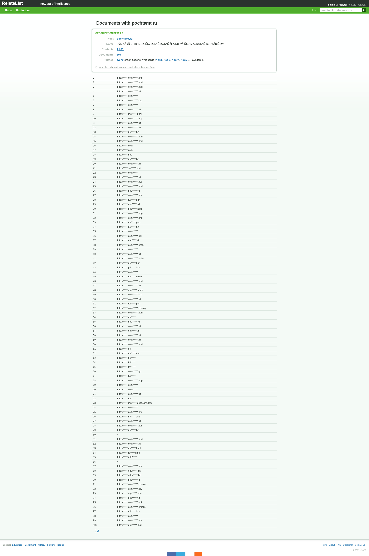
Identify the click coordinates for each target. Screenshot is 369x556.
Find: (315, 10)
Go (364, 10)
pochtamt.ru (125, 38)
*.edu (167, 59)
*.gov (184, 59)
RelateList (12, 3)
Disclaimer (348, 545)
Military (41, 545)
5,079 (120, 59)
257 (119, 54)
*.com (175, 59)
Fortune (51, 545)
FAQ (339, 545)
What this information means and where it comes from (127, 67)
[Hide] (200, 554)
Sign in (331, 4)
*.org (159, 59)
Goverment (30, 545)
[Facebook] (171, 554)
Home (8, 10)
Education (17, 545)
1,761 (120, 49)
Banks (60, 545)
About (332, 545)
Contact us (23, 10)
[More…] (196, 554)
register (343, 4)
